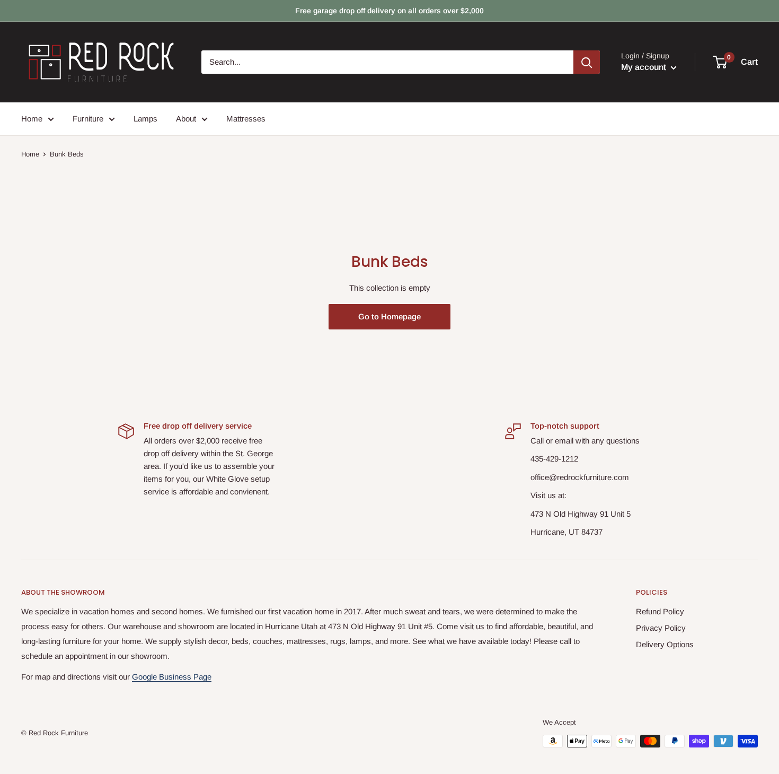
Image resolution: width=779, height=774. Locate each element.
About (186, 118)
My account (644, 67)
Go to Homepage (389, 316)
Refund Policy (660, 611)
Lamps (145, 118)
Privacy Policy (661, 627)
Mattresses (245, 118)
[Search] (586, 62)
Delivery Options (665, 644)
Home (31, 118)
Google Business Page (171, 676)
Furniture (88, 118)
